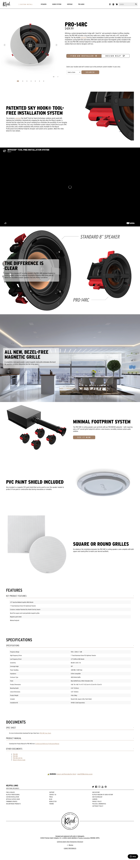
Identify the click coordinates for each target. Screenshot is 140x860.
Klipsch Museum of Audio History (102, 794)
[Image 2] (23, 81)
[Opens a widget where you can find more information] (133, 856)
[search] (136, 4)
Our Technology (97, 797)
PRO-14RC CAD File (17, 758)
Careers (94, 799)
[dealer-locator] (110, 4)
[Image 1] (18, 81)
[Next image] (56, 45)
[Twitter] (93, 786)
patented (83, 38)
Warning (71, 845)
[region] (30, 45)
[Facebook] (96, 786)
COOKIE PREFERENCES (70, 848)
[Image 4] (31, 81)
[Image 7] (44, 81)
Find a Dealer (10, 792)
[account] (113, 4)
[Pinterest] (106, 786)
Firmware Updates (11, 801)
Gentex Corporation (84, 838)
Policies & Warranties (99, 804)
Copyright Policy (97, 806)
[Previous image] (4, 45)
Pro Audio (81, 4)
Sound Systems (56, 4)
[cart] (117, 4)
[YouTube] (103, 786)
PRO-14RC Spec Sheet (45, 733)
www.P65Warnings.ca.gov (85, 774)
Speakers (43, 4)
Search (90, 72)
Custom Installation (12, 797)
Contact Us (52, 794)
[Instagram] (99, 786)
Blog (50, 799)
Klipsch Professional (13, 794)
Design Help (113, 56)
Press (51, 797)
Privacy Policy (97, 801)
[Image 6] (39, 81)
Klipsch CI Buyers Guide (19, 760)
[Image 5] (35, 81)
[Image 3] (27, 81)
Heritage (69, 4)
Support (51, 792)
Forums (51, 804)
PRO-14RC (15, 754)
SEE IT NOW (84, 437)
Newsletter (52, 801)
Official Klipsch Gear (13, 799)
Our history (96, 792)
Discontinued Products (13, 804)
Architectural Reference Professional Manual (47, 743)
